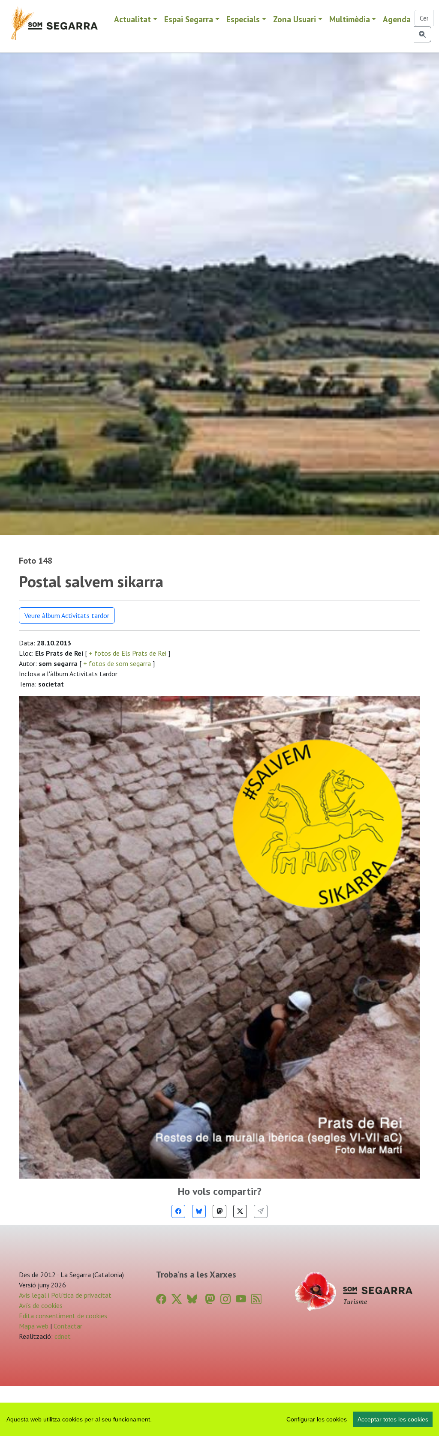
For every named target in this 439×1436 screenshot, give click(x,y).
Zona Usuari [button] (294, 19)
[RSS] (256, 1299)
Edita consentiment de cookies (63, 1315)
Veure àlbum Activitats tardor (66, 615)
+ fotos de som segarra (117, 663)
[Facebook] (178, 1211)
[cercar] (422, 34)
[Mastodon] (219, 1211)
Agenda (397, 19)
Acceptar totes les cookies (393, 1419)
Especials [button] (243, 19)
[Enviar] (261, 1211)
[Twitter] (240, 1211)
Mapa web (33, 1326)
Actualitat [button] (132, 19)
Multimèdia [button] (349, 19)
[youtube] (241, 1299)
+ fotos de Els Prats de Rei (127, 653)
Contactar (68, 1326)
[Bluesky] (199, 1211)
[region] (219, 1419)
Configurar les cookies (316, 1419)
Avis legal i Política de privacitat (65, 1295)
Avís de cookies (41, 1305)
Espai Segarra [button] (188, 19)
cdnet (62, 1336)
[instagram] (225, 1299)
